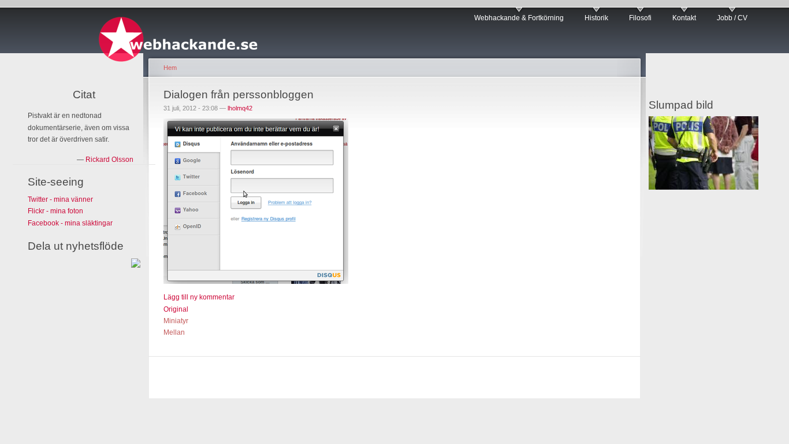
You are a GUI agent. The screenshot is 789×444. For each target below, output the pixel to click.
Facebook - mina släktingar (70, 223)
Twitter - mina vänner (60, 199)
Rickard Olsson (109, 160)
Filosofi (640, 18)
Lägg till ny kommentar (199, 297)
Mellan (174, 332)
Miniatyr (175, 321)
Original (175, 309)
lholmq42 (240, 108)
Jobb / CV (732, 18)
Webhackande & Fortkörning (519, 18)
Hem (170, 67)
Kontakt (684, 18)
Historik (596, 18)
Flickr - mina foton (55, 211)
